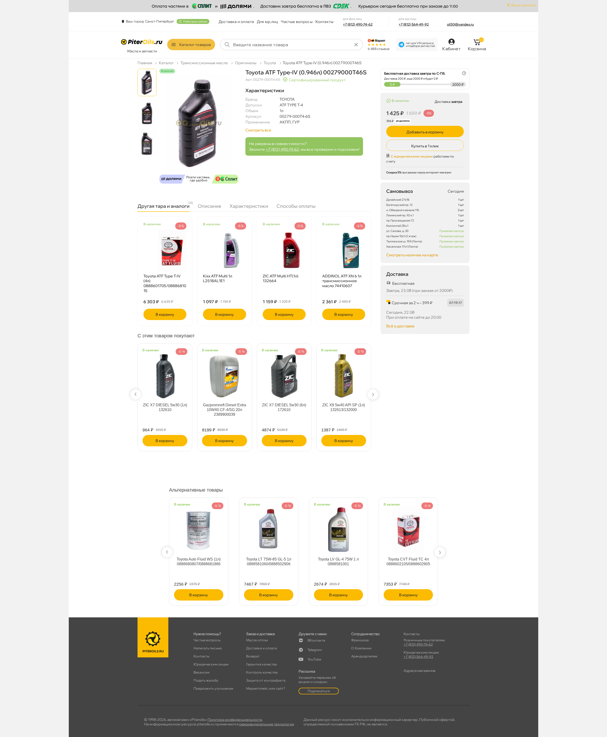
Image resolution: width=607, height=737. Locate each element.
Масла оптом (257, 640)
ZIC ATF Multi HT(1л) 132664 (280, 278)
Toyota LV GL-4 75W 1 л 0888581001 (338, 561)
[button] (135, 394)
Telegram (315, 650)
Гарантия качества (261, 664)
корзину (165, 314)
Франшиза (360, 640)
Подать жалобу (205, 680)
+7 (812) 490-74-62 (358, 24)
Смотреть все (258, 130)
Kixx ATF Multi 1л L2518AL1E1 (217, 278)
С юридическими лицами (412, 156)
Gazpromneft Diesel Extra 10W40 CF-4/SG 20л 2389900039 (224, 409)
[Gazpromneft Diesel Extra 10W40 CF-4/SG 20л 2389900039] (224, 373)
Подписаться (319, 691)
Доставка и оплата (236, 21)
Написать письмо (207, 648)
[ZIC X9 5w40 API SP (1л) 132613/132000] (343, 373)
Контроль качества (262, 672)
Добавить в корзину (425, 132)
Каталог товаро (195, 44)
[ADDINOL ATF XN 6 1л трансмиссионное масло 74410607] (343, 250)
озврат (253, 656)
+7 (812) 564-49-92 (414, 24)
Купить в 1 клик (425, 146)
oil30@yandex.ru (460, 24)
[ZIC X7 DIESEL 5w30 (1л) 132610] (165, 373)
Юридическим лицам (210, 664)
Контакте (316, 640)
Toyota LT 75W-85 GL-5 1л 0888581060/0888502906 (268, 561)
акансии (201, 672)
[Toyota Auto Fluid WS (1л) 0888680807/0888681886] (198, 527)
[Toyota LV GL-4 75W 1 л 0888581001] (338, 527)
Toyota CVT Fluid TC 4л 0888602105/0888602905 (408, 561)
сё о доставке (400, 326)
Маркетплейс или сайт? (265, 688)
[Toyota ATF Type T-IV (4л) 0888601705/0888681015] (164, 250)
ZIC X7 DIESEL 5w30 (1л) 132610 (165, 407)
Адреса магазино (419, 670)
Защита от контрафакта (265, 680)
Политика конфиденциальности (234, 719)
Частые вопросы (296, 21)
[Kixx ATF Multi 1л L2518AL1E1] (224, 250)
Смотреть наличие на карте (412, 255)
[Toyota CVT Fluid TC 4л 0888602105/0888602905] (408, 527)
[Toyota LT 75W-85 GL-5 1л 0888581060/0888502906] (268, 527)
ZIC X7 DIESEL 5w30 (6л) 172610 (284, 407)
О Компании (361, 648)
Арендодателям (364, 656)
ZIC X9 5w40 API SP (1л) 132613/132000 (343, 407)
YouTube (314, 659)
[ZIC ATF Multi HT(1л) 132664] (284, 250)
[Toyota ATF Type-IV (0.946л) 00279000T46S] (198, 130)
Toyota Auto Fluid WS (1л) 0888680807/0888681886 (199, 561)
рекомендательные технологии (266, 724)
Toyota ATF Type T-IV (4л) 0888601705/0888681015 (164, 283)
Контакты (324, 21)
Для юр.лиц (267, 21)
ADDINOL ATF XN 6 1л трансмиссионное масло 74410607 (341, 281)
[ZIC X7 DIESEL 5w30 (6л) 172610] (284, 373)
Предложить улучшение (213, 688)
